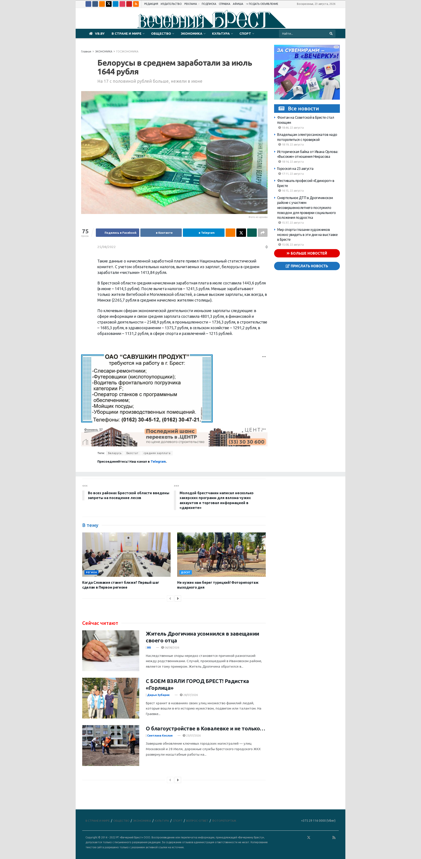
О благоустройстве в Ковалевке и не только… (205, 728)
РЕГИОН (91, 572)
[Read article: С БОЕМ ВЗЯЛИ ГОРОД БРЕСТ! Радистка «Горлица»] (110, 698)
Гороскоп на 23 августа (295, 169)
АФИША (238, 3)
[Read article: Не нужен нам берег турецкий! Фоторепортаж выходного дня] (221, 554)
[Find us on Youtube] (129, 4)
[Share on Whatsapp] (252, 232)
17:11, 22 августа (292, 173)
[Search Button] (331, 34)
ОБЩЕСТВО (161, 33)
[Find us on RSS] (136, 4)
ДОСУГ (185, 572)
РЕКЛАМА (190, 3)
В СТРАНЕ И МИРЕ (126, 33)
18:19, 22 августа (292, 144)
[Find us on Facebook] (88, 4)
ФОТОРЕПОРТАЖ (224, 820)
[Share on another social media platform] (263, 232)
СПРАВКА (224, 3)
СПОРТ (245, 33)
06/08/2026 (171, 647)
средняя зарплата (157, 453)
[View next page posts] (178, 598)
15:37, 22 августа (292, 222)
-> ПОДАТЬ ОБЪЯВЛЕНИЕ (262, 3)
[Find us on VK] (95, 4)
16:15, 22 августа (292, 190)
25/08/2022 (106, 247)
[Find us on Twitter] (109, 4)
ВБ (149, 647)
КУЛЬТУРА (221, 33)
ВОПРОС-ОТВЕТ (197, 820)
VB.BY (100, 33)
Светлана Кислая (160, 735)
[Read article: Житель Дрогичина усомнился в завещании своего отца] (110, 650)
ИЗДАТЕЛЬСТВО (171, 3)
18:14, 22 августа (292, 161)
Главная (86, 51)
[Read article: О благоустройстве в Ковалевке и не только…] (110, 745)
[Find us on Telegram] (115, 4)
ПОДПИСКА (209, 3)
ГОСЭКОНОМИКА (127, 51)
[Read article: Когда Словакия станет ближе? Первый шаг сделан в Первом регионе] (126, 554)
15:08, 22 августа (292, 244)
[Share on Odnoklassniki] (230, 232)
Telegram (158, 461)
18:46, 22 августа (292, 127)
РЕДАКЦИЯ (151, 3)
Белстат (133, 453)
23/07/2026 (193, 735)
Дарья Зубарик (158, 694)
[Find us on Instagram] (122, 4)
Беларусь (114, 453)
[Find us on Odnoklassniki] (102, 4)
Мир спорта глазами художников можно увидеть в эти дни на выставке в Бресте (307, 234)
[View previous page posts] (170, 598)
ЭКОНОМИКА (191, 33)
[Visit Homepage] (210, 18)
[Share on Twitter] (241, 232)
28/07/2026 (190, 694)
